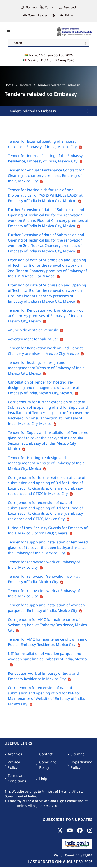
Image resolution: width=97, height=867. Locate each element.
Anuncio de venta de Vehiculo (33, 330)
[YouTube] (70, 830)
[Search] (84, 43)
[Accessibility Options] (53, 15)
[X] (60, 830)
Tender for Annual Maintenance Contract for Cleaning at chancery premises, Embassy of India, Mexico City (46, 175)
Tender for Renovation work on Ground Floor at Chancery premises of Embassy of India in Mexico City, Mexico (46, 316)
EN (67, 15)
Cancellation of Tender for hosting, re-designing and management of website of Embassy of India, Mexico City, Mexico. (43, 387)
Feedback (70, 7)
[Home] (74, 31)
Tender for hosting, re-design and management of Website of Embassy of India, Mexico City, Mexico (46, 368)
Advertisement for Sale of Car (33, 339)
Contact (50, 7)
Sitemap (31, 7)
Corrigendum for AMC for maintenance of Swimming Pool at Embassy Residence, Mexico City (47, 625)
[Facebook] (80, 830)
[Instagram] (89, 830)
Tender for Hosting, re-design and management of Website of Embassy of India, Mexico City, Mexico (46, 463)
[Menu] (8, 31)
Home (9, 85)
